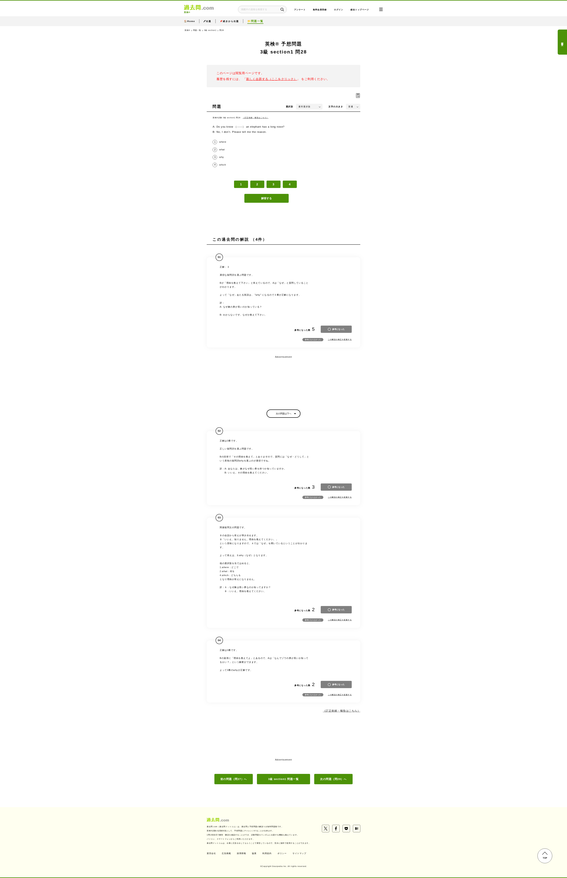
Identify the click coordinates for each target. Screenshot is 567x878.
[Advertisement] (283, 380)
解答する (266, 198)
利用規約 (267, 853)
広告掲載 (226, 853)
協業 (254, 853)
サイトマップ (299, 853)
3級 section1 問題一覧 (283, 779)
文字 (335, 106)
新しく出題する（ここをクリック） (271, 79)
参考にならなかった (313, 340)
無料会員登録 (320, 10)
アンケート (300, 10)
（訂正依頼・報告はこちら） (256, 118)
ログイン (338, 10)
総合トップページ (360, 10)
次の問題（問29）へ (333, 779)
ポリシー (282, 853)
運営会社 (211, 853)
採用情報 (241, 853)
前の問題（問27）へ (233, 779)
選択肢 (289, 106)
